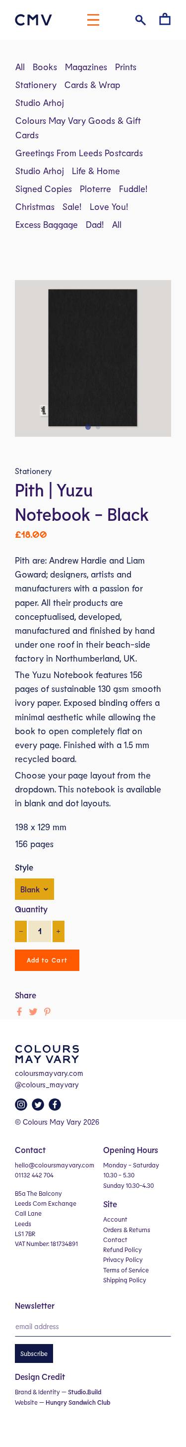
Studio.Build (84, 1392)
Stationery (36, 84)
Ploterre (95, 188)
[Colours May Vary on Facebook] (56, 1107)
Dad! (95, 224)
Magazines (86, 66)
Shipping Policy (124, 1280)
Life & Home (96, 170)
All (20, 66)
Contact (115, 1240)
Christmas (35, 206)
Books (45, 66)
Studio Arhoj (39, 102)
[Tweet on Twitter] (33, 1011)
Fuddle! (133, 188)
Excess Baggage (46, 224)
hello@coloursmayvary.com (54, 1165)
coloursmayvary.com (49, 1072)
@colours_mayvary (47, 1084)
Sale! (72, 206)
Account (115, 1219)
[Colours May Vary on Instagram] (22, 1107)
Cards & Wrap (92, 84)
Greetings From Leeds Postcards (79, 152)
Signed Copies (43, 188)
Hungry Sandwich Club (78, 1402)
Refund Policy (122, 1250)
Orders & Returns (126, 1230)
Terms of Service (126, 1270)
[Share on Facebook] (19, 1011)
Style (24, 867)
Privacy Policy (123, 1259)
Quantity (31, 909)
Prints (125, 66)
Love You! (109, 206)
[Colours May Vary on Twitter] (39, 1107)
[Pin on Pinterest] (47, 1011)
